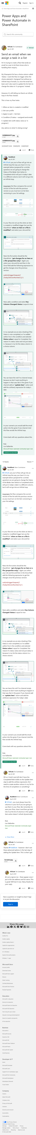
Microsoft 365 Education (8, 1008)
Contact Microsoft (13, 1126)
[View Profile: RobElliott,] (6, 158)
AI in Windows (5, 951)
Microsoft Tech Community (8, 1075)
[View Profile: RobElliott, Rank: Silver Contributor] (4, 468)
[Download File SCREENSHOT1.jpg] (18, 136)
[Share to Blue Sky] (21, 926)
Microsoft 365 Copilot (7, 1049)
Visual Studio (5, 1084)
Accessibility (5, 1113)
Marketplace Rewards (7, 1081)
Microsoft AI (5, 1030)
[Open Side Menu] (2, 3)
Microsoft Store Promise (8, 986)
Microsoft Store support (8, 973)
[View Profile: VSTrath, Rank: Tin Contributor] (4, 47)
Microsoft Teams (6, 1046)
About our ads (21, 1130)
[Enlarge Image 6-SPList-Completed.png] (18, 417)
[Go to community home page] (6, 3)
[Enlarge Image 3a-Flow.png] (18, 317)
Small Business (6, 1053)
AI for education (6, 1021)
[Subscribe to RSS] (25, 926)
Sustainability (5, 1116)
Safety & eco (5, 1130)
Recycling (13, 1130)
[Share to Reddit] (18, 926)
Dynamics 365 (5, 1037)
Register (25, 3)
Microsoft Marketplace (7, 1078)
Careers (4, 1093)
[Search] (20, 3)
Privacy (21, 1126)
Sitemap (4, 1126)
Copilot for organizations (8, 945)
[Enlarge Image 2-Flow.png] (18, 289)
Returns (4, 977)
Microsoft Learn (6, 1068)
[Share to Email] (28, 926)
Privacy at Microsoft (7, 1103)
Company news (6, 1100)
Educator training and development (11, 1015)
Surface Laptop (6, 939)
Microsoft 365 (5, 1040)
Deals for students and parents (9, 1018)
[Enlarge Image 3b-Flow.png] (18, 361)
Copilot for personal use (8, 948)
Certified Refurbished (7, 983)
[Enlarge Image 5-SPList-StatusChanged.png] (18, 214)
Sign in (10, 904)
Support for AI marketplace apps (10, 1071)
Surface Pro (5, 935)
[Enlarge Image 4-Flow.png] (18, 399)
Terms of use (16, 1128)
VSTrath (10, 47)
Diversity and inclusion (7, 1109)
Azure (3, 1062)
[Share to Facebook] (11, 926)
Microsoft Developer (7, 1065)
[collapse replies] (18, 466)
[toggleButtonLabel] (33, 8)
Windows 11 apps (6, 958)
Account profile (6, 967)
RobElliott (11, 157)
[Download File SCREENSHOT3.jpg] (18, 141)
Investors (4, 1106)
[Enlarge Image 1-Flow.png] (18, 242)
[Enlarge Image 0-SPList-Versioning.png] (18, 203)
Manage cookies (6, 1128)
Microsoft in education (7, 999)
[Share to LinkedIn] (8, 926)
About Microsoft (6, 1097)
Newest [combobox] (30, 462)
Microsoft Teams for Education (9, 1005)
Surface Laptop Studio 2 (8, 942)
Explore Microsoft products (8, 955)
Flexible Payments (6, 989)
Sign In (31, 3)
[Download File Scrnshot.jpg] (16, 860)
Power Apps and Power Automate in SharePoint (16, 8)
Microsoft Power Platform (8, 1043)
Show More (10, 837)
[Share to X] (15, 926)
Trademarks (24, 1128)
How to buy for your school (8, 1011)
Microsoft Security (6, 1033)
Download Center (6, 970)
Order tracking (5, 980)
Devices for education (7, 1002)
